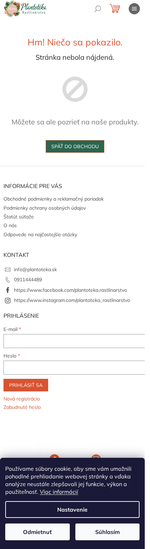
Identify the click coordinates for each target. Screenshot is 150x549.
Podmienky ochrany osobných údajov (44, 208)
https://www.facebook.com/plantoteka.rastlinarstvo (70, 290)
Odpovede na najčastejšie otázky (40, 234)
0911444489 (28, 279)
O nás (10, 225)
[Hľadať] (98, 9)
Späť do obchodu (75, 146)
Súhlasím (107, 531)
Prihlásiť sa (26, 385)
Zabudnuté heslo (22, 407)
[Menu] (134, 9)
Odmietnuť (37, 531)
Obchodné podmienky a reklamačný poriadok (53, 199)
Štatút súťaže (18, 217)
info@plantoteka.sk (35, 269)
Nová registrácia (21, 399)
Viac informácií (59, 491)
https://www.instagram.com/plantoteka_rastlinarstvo (72, 300)
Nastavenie (72, 509)
